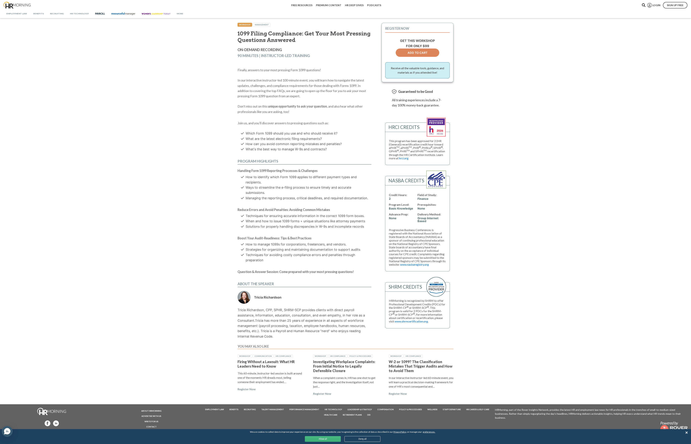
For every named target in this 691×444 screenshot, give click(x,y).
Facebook (46, 423)
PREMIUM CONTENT (328, 5)
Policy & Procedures (360, 356)
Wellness (432, 409)
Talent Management (272, 409)
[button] (7, 431)
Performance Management (304, 409)
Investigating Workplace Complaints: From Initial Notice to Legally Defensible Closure (344, 366)
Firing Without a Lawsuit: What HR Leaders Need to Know (266, 363)
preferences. (429, 432)
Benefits (233, 409)
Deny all (362, 438)
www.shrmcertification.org (411, 321)
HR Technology (333, 409)
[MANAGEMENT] (123, 13)
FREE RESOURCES (301, 5)
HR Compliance (283, 356)
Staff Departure (452, 409)
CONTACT (151, 426)
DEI (369, 415)
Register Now (247, 389)
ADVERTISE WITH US (151, 416)
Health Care (330, 415)
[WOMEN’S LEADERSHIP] (156, 13)
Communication (263, 356)
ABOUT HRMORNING (151, 411)
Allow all (323, 438)
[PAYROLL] (100, 13)
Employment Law (214, 409)
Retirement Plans (352, 415)
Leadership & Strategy (359, 409)
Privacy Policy (399, 432)
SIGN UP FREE (675, 5)
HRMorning (17, 5)
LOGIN (656, 5)
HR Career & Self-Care (477, 409)
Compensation (385, 409)
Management (262, 25)
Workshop (244, 25)
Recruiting (250, 409)
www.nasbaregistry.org (414, 264)
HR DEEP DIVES (354, 5)
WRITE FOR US (151, 421)
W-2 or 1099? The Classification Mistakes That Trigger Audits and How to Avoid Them (420, 366)
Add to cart (418, 52)
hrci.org (403, 158)
